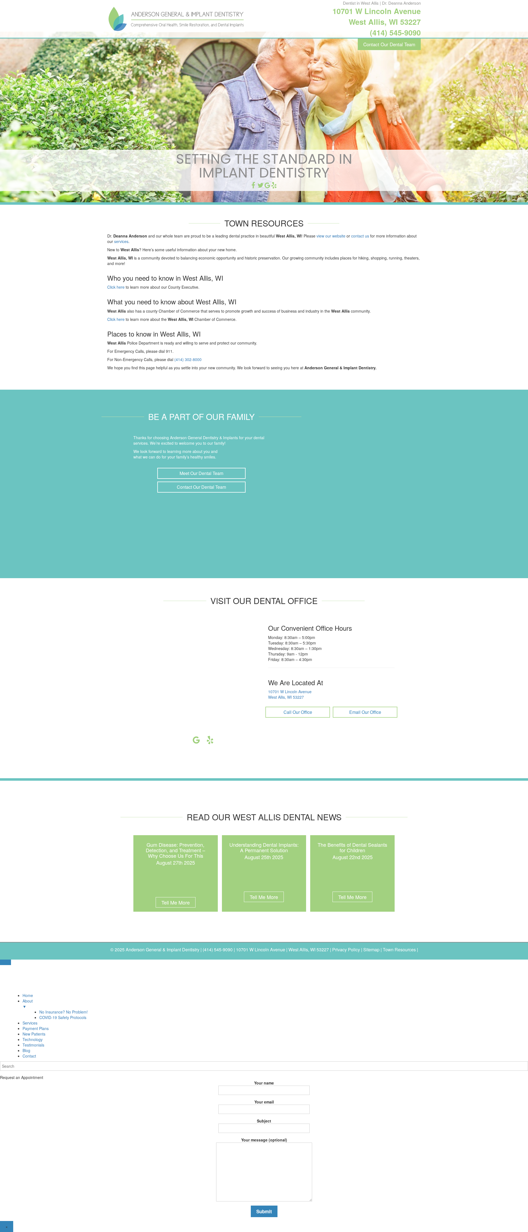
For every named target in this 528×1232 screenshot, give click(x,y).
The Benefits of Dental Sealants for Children (352, 847)
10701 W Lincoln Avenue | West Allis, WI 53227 (282, 949)
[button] (201, 473)
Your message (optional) (264, 1140)
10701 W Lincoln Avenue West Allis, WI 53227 (376, 16)
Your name (264, 1083)
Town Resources (399, 949)
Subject (264, 1121)
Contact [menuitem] (29, 1056)
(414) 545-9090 (395, 32)
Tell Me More (175, 902)
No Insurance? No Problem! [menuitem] (63, 1012)
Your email (264, 1102)
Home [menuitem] (28, 995)
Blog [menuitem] (26, 1050)
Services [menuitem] (30, 1023)
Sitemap (371, 949)
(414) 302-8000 (188, 359)
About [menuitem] (28, 1003)
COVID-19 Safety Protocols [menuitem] (62, 1017)
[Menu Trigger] (5, 962)
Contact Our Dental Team (389, 44)
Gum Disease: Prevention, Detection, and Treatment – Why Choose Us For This (175, 850)
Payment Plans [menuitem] (36, 1028)
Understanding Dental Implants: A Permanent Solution (264, 847)
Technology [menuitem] (33, 1039)
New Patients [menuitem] (34, 1034)
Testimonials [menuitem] (33, 1045)
